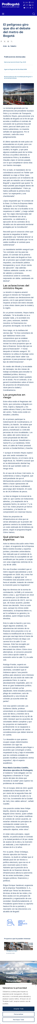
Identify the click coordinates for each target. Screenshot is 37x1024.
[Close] (35, 985)
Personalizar (18, 1014)
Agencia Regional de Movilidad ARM (15, 69)
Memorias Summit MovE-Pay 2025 (15, 62)
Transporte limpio (11, 951)
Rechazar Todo (18, 1020)
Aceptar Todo (19, 1009)
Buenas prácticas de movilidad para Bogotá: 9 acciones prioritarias (18, 77)
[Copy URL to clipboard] (11, 41)
